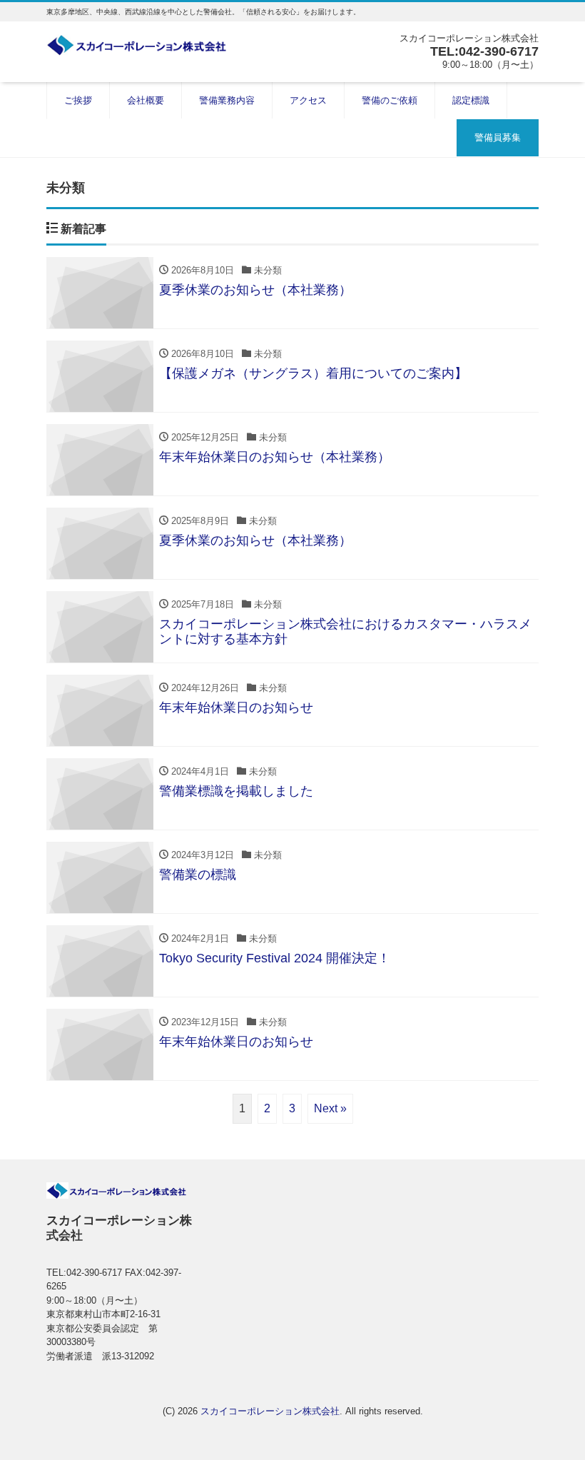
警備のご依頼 (389, 100)
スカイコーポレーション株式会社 (270, 1411)
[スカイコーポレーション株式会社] (142, 45)
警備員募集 (497, 137)
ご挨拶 (78, 100)
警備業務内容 (227, 100)
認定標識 (470, 100)
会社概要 (145, 100)
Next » (330, 1108)
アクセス (308, 100)
